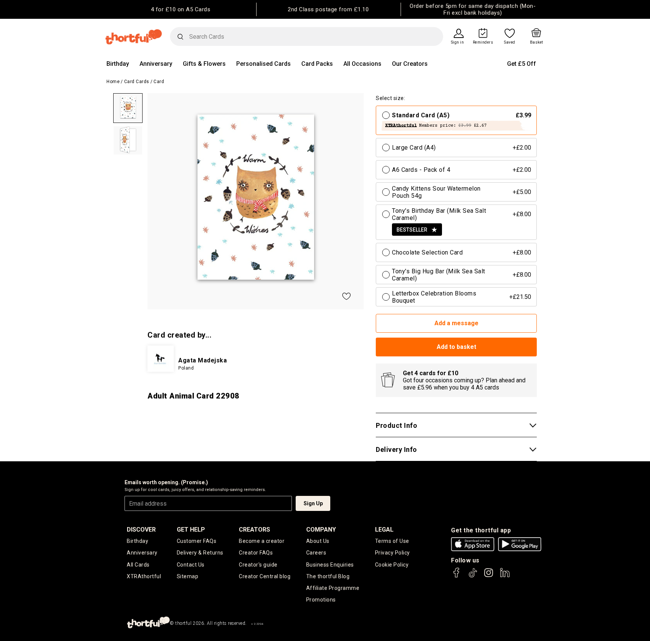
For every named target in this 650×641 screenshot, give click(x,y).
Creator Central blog (264, 576)
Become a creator (261, 541)
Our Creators (410, 63)
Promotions (321, 600)
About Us (318, 541)
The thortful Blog (328, 576)
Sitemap (188, 576)
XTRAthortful (144, 576)
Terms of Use (392, 541)
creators (254, 529)
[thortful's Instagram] (488, 576)
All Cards (138, 565)
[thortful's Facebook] (456, 576)
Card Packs (317, 63)
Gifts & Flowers (204, 63)
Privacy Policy (392, 553)
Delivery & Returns (200, 553)
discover (141, 529)
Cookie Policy (392, 565)
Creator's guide (258, 565)
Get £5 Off (521, 63)
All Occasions (362, 63)
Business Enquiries (330, 565)
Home (113, 81)
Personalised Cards (263, 63)
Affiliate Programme (333, 588)
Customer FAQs (197, 541)
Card (158, 81)
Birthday (117, 63)
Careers (316, 553)
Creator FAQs (256, 553)
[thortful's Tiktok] (472, 576)
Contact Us (191, 565)
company (321, 529)
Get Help (191, 529)
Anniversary (156, 63)
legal (384, 529)
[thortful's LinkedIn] (504, 576)
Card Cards (136, 81)
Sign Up (313, 503)
